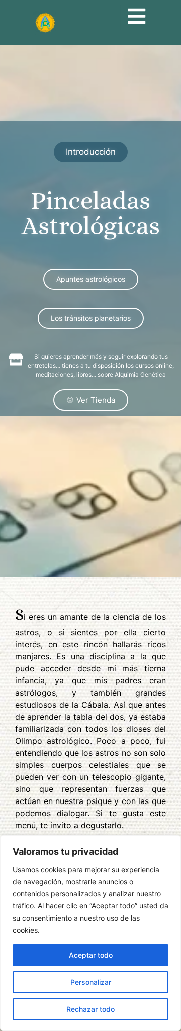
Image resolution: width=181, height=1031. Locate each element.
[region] (90, 933)
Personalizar (90, 982)
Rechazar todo (90, 1009)
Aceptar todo (91, 955)
